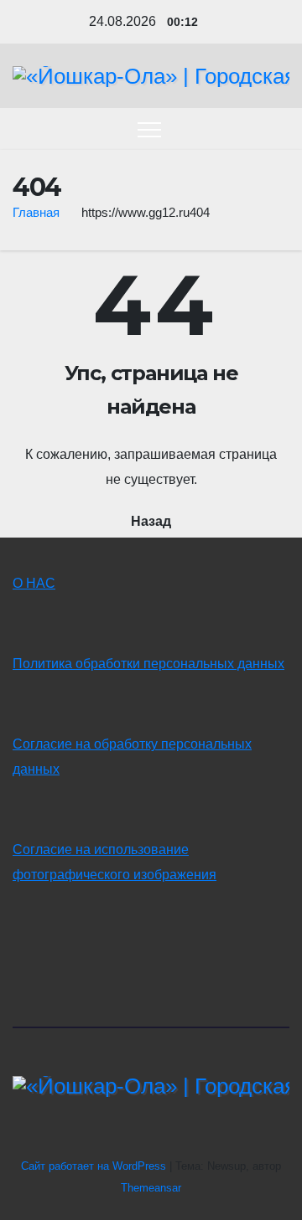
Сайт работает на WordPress (95, 1166)
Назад (151, 521)
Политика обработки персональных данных (148, 663)
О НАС (34, 583)
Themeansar (151, 1187)
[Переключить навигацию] (149, 129)
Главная (36, 212)
